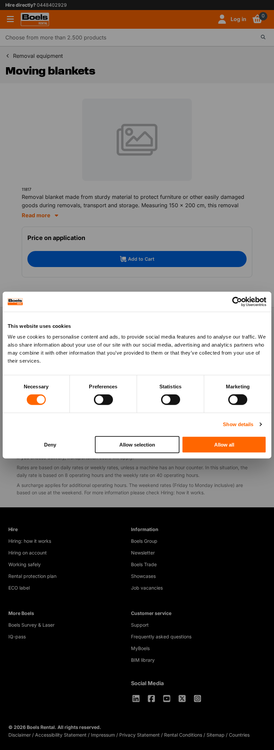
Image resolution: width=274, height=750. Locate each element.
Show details (238, 424)
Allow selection (137, 444)
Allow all (224, 444)
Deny (50, 444)
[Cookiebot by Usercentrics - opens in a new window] (237, 302)
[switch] (103, 399)
